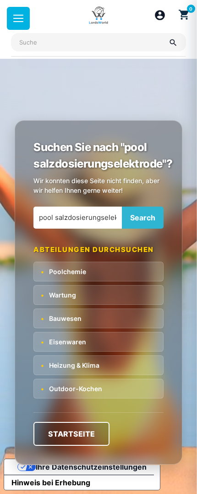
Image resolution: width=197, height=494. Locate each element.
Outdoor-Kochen (71, 389)
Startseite (71, 433)
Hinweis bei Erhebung (50, 482)
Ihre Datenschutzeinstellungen (91, 467)
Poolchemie (63, 271)
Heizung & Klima (70, 365)
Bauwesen (61, 318)
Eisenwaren (63, 342)
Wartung (58, 295)
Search (142, 217)
